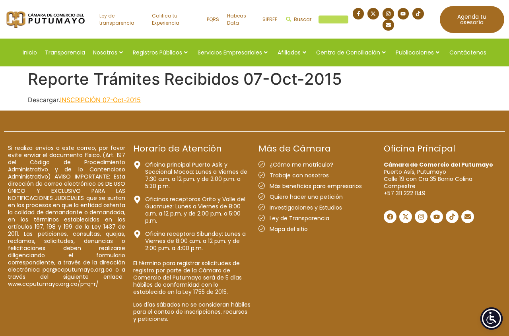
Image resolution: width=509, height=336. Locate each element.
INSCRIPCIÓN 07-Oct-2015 (100, 100)
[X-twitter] (373, 13)
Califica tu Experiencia (165, 19)
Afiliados (289, 52)
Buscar (320, 19)
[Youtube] (403, 13)
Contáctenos (467, 52)
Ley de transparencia (116, 19)
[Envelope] (388, 25)
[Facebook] (390, 216)
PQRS (213, 19)
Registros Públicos (157, 52)
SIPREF (269, 19)
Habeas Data (236, 19)
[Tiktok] (418, 13)
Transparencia (65, 52)
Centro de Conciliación (348, 52)
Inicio (30, 52)
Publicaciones (415, 52)
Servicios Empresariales (230, 52)
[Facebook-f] (358, 13)
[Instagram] (388, 13)
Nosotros (105, 52)
